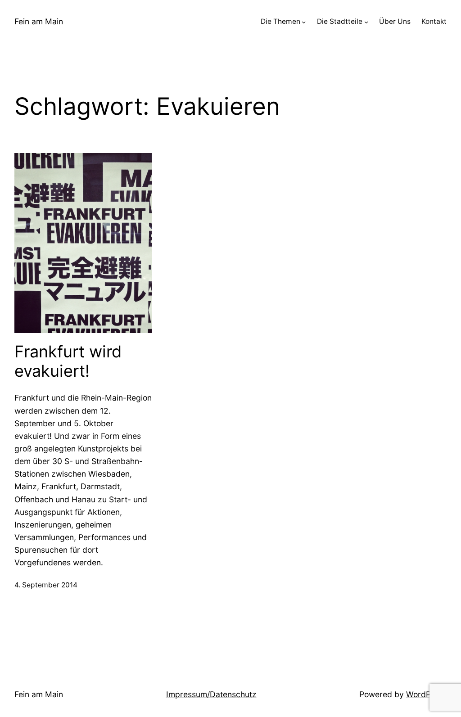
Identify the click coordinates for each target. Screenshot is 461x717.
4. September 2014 (45, 585)
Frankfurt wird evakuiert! (68, 361)
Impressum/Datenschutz (211, 694)
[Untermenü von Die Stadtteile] (366, 22)
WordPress (426, 694)
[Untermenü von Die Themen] (304, 22)
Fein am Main (38, 21)
